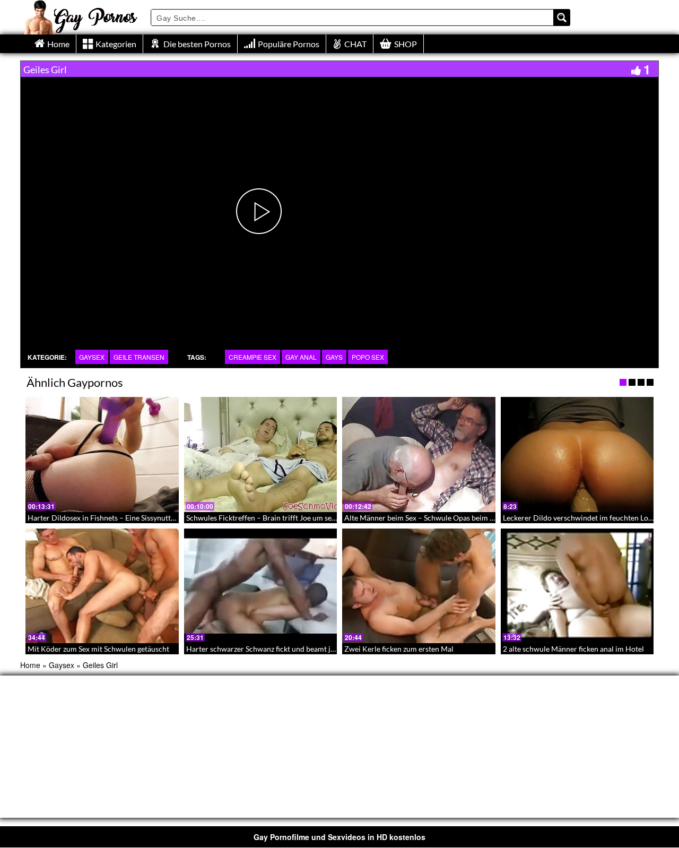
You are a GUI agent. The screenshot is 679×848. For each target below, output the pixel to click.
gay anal (301, 356)
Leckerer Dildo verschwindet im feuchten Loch (579, 517)
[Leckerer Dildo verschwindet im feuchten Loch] (577, 454)
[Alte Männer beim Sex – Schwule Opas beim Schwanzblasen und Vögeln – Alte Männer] (418, 454)
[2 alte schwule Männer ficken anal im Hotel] (577, 586)
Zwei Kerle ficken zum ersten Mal (399, 648)
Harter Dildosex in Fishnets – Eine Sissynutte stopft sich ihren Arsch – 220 (149, 517)
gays (334, 356)
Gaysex (92, 356)
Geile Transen (139, 356)
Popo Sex (368, 356)
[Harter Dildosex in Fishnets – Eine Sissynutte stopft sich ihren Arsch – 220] (102, 454)
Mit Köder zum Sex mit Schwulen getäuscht (98, 648)
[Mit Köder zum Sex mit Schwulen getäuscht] (102, 586)
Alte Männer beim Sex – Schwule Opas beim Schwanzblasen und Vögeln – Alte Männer (485, 517)
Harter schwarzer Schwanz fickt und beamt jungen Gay (275, 648)
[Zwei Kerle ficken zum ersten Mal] (418, 586)
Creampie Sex (252, 356)
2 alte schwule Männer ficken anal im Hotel (573, 648)
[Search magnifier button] (561, 17)
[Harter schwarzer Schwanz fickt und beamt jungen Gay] (260, 586)
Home (30, 665)
